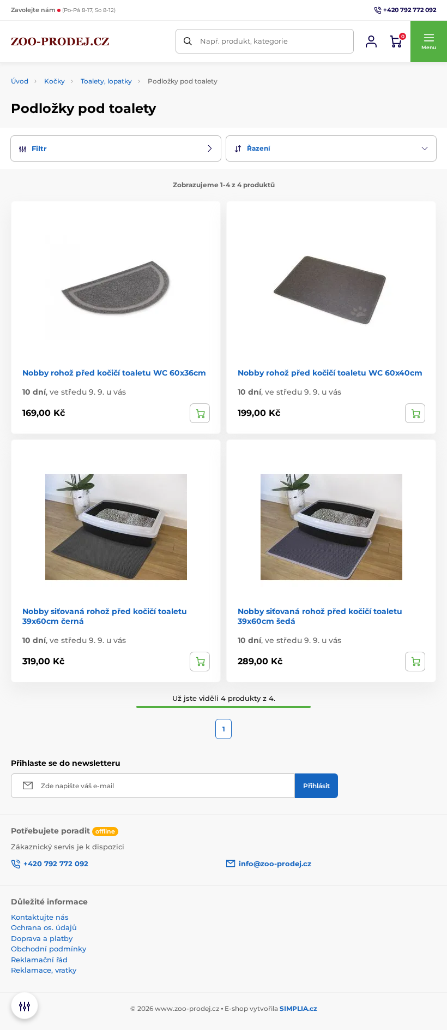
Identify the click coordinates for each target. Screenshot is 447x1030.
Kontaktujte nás (40, 917)
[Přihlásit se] (371, 41)
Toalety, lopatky (106, 81)
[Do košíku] (199, 413)
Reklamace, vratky (43, 970)
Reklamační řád (39, 959)
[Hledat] (188, 41)
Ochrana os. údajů (44, 927)
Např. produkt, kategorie (244, 41)
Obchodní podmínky (48, 948)
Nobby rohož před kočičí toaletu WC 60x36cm (114, 373)
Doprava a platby (42, 938)
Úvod (19, 81)
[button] (428, 41)
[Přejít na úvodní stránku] (60, 41)
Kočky (54, 81)
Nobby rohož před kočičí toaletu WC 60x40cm (330, 373)
